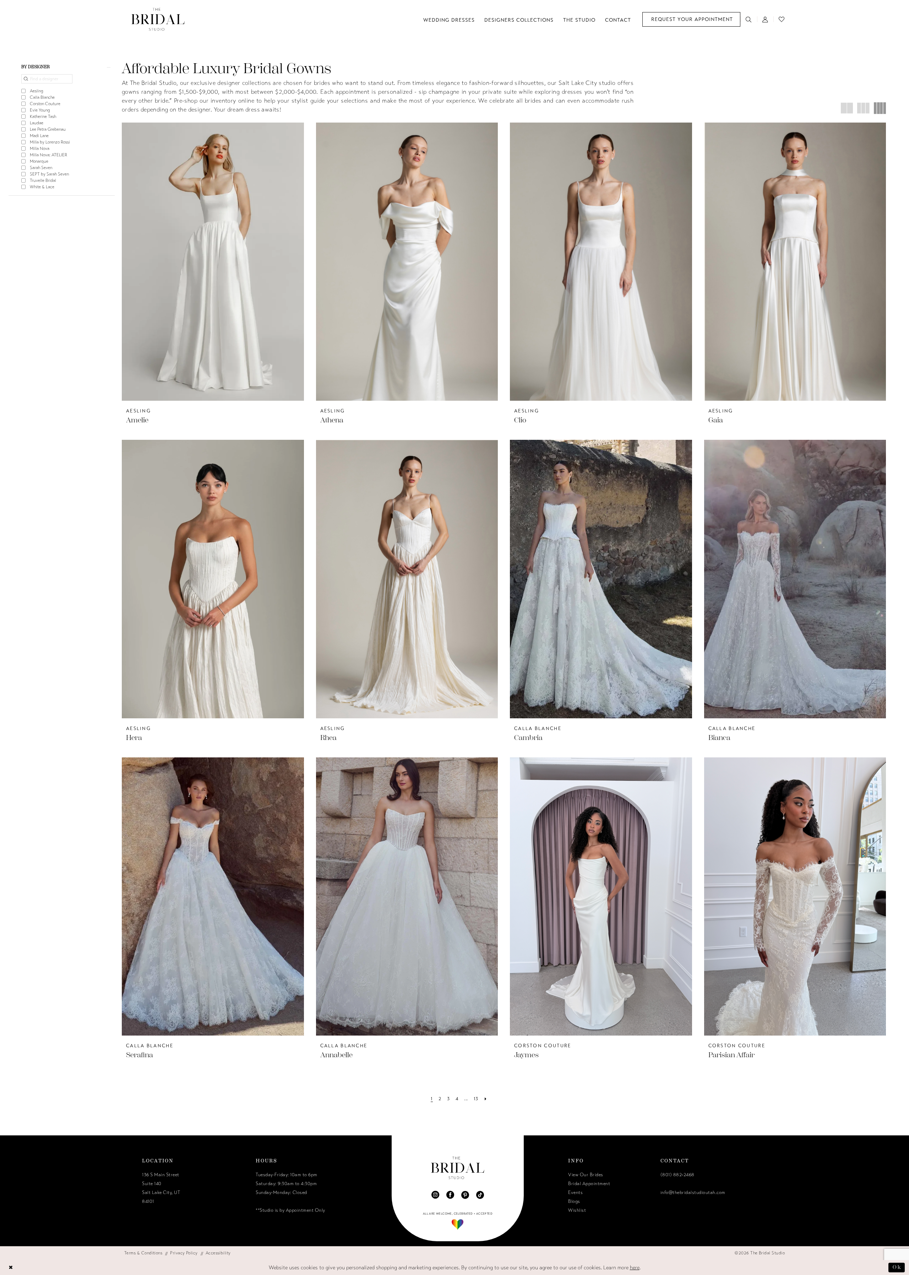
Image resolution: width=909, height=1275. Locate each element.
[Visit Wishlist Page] (781, 19)
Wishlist (577, 1210)
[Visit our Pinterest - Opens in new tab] (465, 1195)
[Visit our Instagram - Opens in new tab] (435, 1195)
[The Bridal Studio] (158, 19)
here (634, 1267)
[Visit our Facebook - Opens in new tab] (450, 1195)
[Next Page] (485, 1099)
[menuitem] (691, 19)
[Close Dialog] (11, 1268)
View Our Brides (585, 1175)
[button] (765, 19)
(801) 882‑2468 (677, 1175)
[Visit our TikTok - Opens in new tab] (480, 1195)
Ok (897, 1267)
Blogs (574, 1201)
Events (575, 1192)
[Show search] (748, 19)
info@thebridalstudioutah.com (692, 1192)
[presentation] (213, 262)
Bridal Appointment (589, 1184)
